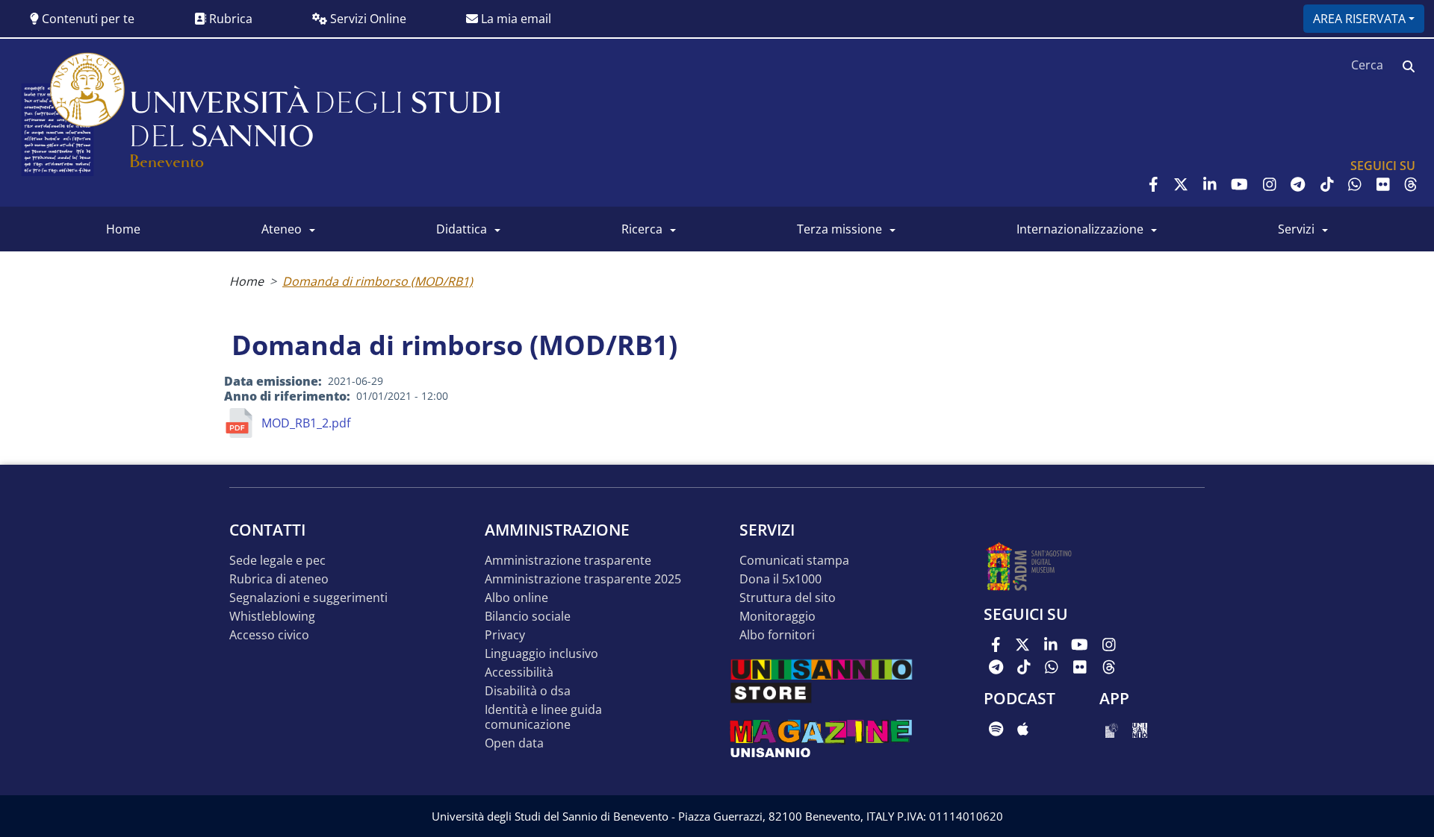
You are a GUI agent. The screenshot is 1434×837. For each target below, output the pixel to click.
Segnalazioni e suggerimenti (308, 598)
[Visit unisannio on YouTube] (1239, 184)
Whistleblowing (272, 616)
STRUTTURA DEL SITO (787, 598)
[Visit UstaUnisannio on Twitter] (1180, 184)
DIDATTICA (461, 229)
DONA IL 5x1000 (780, 579)
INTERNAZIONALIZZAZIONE (1079, 229)
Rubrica (229, 18)
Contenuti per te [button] (86, 18)
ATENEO (281, 229)
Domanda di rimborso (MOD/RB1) (377, 281)
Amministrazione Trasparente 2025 (583, 579)
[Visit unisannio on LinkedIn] (1210, 184)
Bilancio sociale (528, 616)
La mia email (514, 18)
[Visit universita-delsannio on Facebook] (1153, 184)
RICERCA (641, 229)
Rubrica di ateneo (279, 579)
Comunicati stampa (794, 560)
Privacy (505, 635)
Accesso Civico (269, 635)
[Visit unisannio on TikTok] (1327, 184)
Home (246, 281)
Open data (514, 743)
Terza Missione (839, 229)
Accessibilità (519, 672)
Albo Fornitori (777, 635)
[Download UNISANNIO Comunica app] (1139, 729)
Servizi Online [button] (366, 18)
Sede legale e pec (277, 560)
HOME (123, 229)
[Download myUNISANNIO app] (1111, 729)
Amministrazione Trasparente (568, 560)
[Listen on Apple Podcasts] (1022, 729)
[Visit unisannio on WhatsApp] (1355, 184)
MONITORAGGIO (777, 616)
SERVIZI (1296, 229)
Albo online (516, 598)
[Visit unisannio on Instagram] (1269, 184)
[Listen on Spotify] (996, 729)
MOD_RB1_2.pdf (305, 423)
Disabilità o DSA (528, 691)
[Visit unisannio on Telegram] (1298, 184)
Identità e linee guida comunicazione (543, 717)
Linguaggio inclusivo (541, 654)
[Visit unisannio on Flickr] (1383, 184)
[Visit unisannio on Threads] (1411, 184)
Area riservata (1359, 18)
